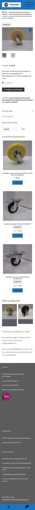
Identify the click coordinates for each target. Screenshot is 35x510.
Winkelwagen (23, 505)
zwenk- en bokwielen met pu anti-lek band (20, 14)
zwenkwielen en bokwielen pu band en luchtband (19, 100)
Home (5, 12)
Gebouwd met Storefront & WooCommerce (15, 499)
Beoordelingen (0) (7, 116)
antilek (7, 102)
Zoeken (9, 507)
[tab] (17, 111)
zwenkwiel (15, 102)
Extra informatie (7, 111)
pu (10, 102)
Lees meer (17, 182)
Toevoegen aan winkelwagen (13, 89)
